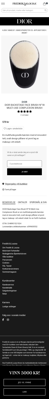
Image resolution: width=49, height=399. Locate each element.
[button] (24, 184)
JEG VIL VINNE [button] (24, 382)
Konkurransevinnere (10, 269)
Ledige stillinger (9, 306)
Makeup (11, 30)
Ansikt (24, 33)
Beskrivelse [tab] (8, 202)
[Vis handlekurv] (44, 4)
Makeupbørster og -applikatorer (31, 30)
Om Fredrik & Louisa (10, 248)
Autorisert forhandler (11, 251)
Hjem (4, 30)
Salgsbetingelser (9, 291)
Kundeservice (8, 285)
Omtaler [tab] (22, 202)
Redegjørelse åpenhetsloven (14, 254)
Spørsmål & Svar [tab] (38, 202)
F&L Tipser (7, 266)
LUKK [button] (24, 391)
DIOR (24, 102)
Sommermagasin (9, 272)
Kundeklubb (7, 288)
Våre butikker (7, 257)
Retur (4, 294)
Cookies (5, 263)
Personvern (7, 260)
